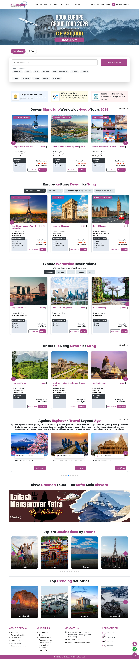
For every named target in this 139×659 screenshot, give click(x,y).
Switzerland (17, 72)
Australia (85, 72)
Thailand (46, 72)
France (28, 72)
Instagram (111, 637)
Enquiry (42, 249)
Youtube (110, 645)
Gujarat (36, 78)
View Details (32, 170)
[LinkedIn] (104, 641)
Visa (55, 4)
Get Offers (40, 468)
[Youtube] (104, 645)
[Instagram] (104, 637)
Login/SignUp (104, 4)
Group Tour (64, 4)
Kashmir (46, 78)
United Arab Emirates (60, 72)
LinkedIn (110, 641)
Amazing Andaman (106, 456)
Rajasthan (25, 78)
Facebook (110, 633)
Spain (36, 72)
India (36, 4)
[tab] (18, 51)
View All (122, 109)
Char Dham (56, 78)
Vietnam (74, 72)
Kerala (16, 78)
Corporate (76, 4)
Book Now (42, 170)
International (45, 4)
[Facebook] (104, 633)
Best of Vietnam (24, 456)
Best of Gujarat (64, 456)
